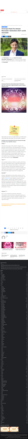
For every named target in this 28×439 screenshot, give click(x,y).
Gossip (1, 300)
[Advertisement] (14, 5)
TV (1, 416)
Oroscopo (5, 25)
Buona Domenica (3, 316)
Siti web (2, 414)
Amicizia (2, 287)
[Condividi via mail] (8, 36)
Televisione (2, 417)
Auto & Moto (2, 335)
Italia (1, 372)
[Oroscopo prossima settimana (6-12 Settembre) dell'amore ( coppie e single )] (7, 245)
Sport (1, 405)
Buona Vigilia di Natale (3, 318)
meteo (2, 349)
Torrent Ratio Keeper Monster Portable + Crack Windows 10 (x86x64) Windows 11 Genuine (14, 257)
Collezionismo (3, 338)
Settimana (2, 399)
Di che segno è (3, 387)
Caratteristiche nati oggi (4, 383)
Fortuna (2, 389)
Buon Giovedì (2, 305)
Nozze (2, 352)
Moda (2, 350)
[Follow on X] (4, 34)
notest (1, 368)
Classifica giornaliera (3, 385)
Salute (1, 402)
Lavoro (2, 347)
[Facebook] (2, 36)
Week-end (2, 400)
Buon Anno (2, 288)
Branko (2, 381)
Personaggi (2, 401)
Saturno (7, 178)
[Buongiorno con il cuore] (14, 12)
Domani (2, 388)
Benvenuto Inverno (3, 303)
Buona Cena (2, 315)
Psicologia (2, 354)
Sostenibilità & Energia (3, 404)
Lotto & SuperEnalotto (3, 348)
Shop (1, 403)
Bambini (2, 336)
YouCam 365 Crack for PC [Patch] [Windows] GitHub (22, 256)
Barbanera (2, 380)
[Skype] (5, 36)
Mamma (2, 283)
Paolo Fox (2, 397)
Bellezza (2, 337)
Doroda (2, 284)
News (2, 364)
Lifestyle (2, 331)
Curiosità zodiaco (3, 386)
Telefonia (2, 415)
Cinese (2, 384)
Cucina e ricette (2, 280)
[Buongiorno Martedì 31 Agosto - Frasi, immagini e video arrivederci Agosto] (20, 245)
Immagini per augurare (3, 302)
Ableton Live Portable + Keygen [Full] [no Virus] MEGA (5, 256)
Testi (1, 366)
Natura (2, 351)
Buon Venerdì (2, 314)
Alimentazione (3, 332)
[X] (4, 36)
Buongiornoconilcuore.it (4, 382)
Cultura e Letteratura (3, 281)
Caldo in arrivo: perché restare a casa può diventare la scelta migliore (11, 10)
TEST (1, 422)
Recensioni (2, 365)
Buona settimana (3, 317)
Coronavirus (2, 370)
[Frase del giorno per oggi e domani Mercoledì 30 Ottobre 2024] (14, 430)
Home (2, 25)
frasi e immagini (2, 298)
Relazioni (2, 355)
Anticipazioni (2, 418)
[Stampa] (10, 36)
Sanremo (2, 420)
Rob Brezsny (2, 398)
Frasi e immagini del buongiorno (4, 299)
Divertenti (2, 371)
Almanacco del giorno (3, 333)
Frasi (1, 286)
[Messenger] (7, 36)
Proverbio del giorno (3, 297)
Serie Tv (2, 421)
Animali (2, 334)
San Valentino (3, 330)
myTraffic (2, 367)
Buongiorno (2, 320)
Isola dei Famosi (3, 419)
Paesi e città (2, 353)
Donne (1, 282)
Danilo (3, 34)
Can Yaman (2, 301)
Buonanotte (2, 319)
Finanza (2, 285)
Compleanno (2, 321)
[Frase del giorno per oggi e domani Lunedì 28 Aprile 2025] (5, 430)
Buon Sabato (2, 313)
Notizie (1, 369)
